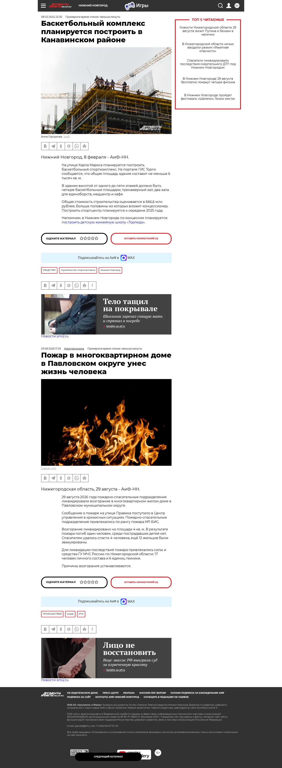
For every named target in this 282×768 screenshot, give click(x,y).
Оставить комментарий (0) (141, 238)
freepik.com (48, 468)
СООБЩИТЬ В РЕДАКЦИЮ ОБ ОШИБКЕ (166, 697)
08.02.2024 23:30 (51, 16)
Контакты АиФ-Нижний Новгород (117, 697)
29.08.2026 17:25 (51, 348)
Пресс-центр (110, 693)
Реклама (129, 693)
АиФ (67, 136)
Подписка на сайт (79, 697)
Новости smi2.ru (55, 336)
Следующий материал (108, 756)
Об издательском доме (82, 693)
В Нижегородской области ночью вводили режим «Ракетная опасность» (208, 47)
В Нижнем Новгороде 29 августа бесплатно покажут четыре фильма (208, 80)
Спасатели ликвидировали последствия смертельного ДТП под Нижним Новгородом (208, 64)
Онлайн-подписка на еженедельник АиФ (197, 693)
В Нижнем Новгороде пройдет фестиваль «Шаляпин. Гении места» (208, 97)
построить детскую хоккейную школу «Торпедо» (103, 222)
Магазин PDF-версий (152, 693)
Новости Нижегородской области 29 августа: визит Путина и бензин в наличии (208, 31)
